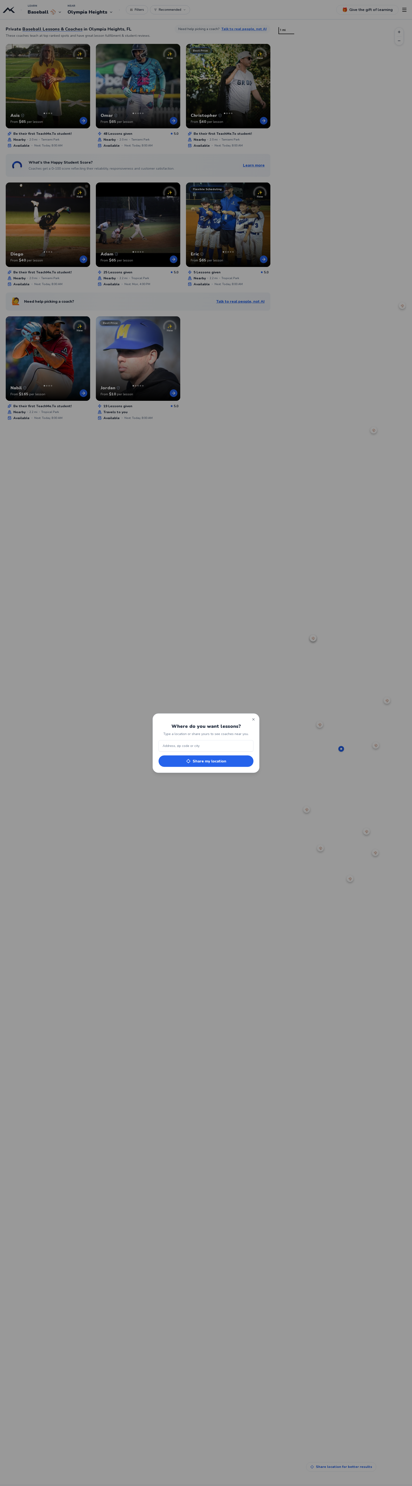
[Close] (253, 719)
